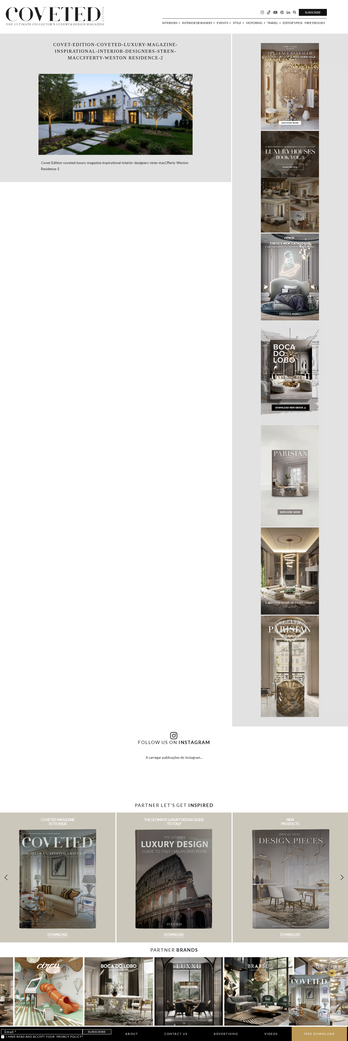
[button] (342, 877)
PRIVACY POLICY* (70, 1036)
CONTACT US (176, 1033)
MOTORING (254, 23)
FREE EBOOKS (315, 23)
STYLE (237, 23)
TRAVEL (272, 23)
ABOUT (131, 1033)
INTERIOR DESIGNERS (197, 23)
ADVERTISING (226, 1033)
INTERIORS (170, 23)
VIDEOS (271, 1033)
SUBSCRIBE (313, 12)
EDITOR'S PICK (293, 23)
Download (58, 934)
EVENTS (223, 23)
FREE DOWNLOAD (319, 1033)
